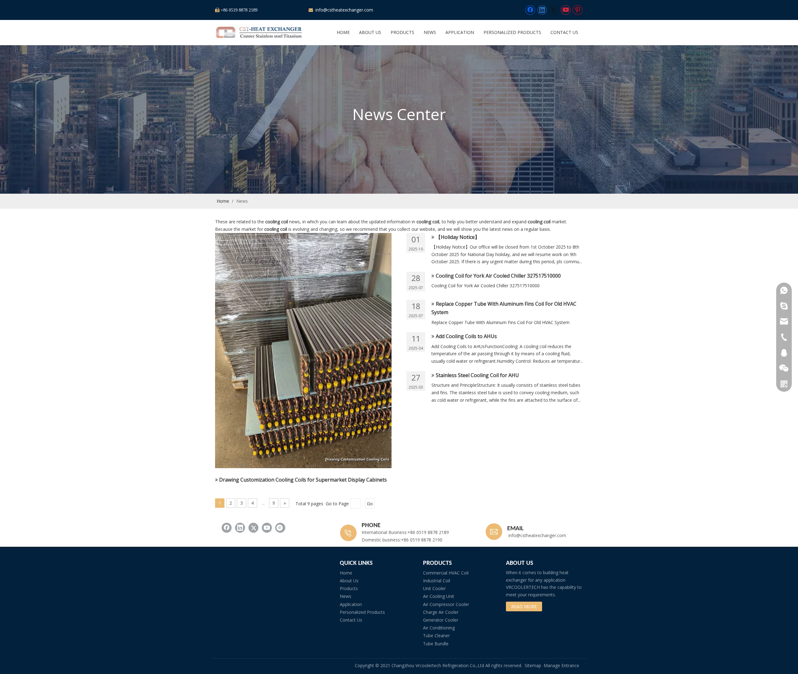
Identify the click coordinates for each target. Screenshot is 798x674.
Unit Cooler (434, 588)
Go (370, 504)
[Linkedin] (542, 10)
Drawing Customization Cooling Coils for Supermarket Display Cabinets (303, 479)
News (345, 596)
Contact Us (351, 620)
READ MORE (524, 606)
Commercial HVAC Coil (446, 573)
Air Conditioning (439, 628)
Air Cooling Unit (438, 596)
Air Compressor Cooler (446, 604)
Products (349, 588)
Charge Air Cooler (441, 612)
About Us (349, 581)
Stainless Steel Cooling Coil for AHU (477, 375)
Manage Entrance (561, 665)
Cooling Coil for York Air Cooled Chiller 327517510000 (498, 275)
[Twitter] (554, 10)
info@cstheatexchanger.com (343, 10)
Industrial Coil (436, 581)
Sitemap (533, 665)
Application (351, 604)
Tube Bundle (436, 644)
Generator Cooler (440, 620)
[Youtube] (566, 10)
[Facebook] (530, 10)
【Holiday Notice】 (458, 237)
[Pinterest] (578, 10)
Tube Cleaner (436, 635)
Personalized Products (362, 612)
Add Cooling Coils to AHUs (466, 336)
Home (346, 573)
